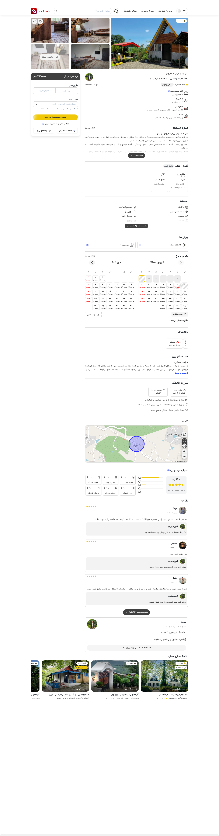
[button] (165, 11)
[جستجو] (55, 11)
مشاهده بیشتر (47, 57)
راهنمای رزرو (42, 130)
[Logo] (34, 11)
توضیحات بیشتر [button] (181, 373)
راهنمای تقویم (178, 314)
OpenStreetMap (180, 462)
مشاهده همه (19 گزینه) (138, 226)
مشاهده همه (138, 155)
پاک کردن (91, 314)
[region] (136, 444)
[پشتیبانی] (116, 11)
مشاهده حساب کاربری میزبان (138, 647)
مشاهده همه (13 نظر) (138, 612)
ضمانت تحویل (65, 130)
